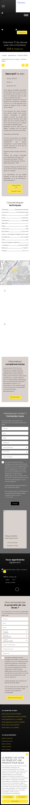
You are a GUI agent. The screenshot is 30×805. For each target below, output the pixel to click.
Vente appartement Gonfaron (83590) (13, 722)
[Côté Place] (23, 6)
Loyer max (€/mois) (9, 644)
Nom (4, 433)
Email (4, 438)
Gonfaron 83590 (22, 55)
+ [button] (2, 262)
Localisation (5, 639)
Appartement (12, 55)
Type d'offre (5, 631)
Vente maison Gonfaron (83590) (11, 714)
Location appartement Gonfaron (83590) (14, 716)
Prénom (5, 428)
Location (4, 55)
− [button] (2, 265)
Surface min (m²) (8, 649)
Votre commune (8, 447)
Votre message (7, 457)
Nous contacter (6, 749)
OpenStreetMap (20, 284)
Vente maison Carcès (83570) (10, 725)
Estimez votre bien (7, 738)
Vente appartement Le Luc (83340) (12, 719)
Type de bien (5, 635)
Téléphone (6, 442)
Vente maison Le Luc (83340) (10, 727)
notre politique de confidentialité (11, 793)
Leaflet (14, 284)
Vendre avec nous (7, 741)
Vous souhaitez (6, 451)
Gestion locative (6, 746)
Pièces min (6, 653)
